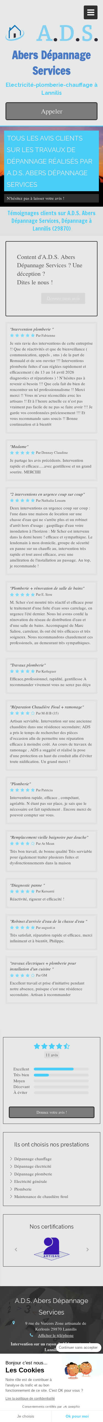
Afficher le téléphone (56, 1335)
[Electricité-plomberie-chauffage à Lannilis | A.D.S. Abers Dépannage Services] (51, 33)
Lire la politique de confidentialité (30, 1399)
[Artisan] (52, 1248)
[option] (52, 1249)
